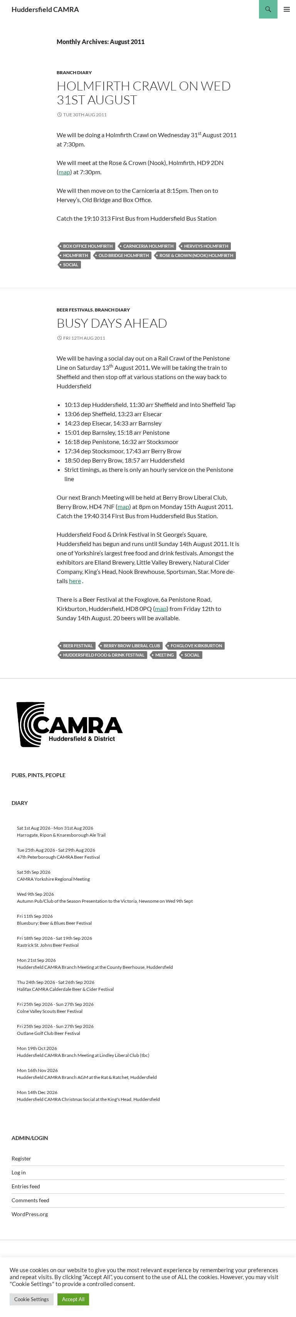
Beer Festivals (75, 310)
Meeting (164, 654)
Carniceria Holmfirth (148, 245)
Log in (19, 1172)
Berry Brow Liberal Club (132, 645)
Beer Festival (78, 645)
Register (21, 1158)
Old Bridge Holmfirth (124, 255)
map (64, 171)
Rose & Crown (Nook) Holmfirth (196, 255)
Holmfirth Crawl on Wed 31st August (144, 92)
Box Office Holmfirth (88, 245)
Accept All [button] (73, 1299)
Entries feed (26, 1186)
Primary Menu (287, 9)
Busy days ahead (112, 323)
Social (70, 264)
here (75, 580)
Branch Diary (74, 72)
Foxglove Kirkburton (196, 645)
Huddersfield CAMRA (45, 9)
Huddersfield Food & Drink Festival (104, 654)
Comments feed (30, 1200)
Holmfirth (75, 255)
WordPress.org (30, 1214)
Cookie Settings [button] (31, 1299)
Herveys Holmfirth (206, 245)
